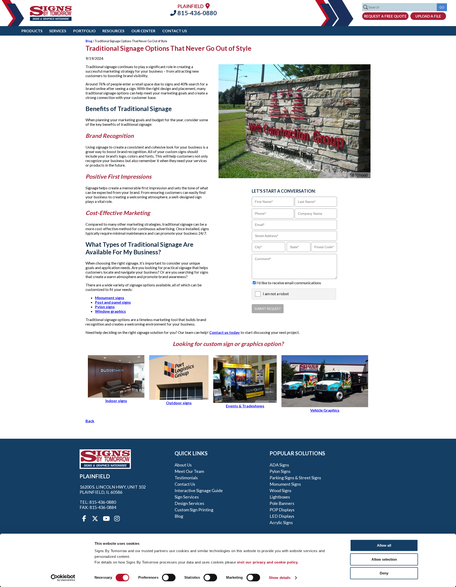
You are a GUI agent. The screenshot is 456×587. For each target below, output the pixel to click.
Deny (384, 573)
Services (57, 30)
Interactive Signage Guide (199, 490)
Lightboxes (280, 496)
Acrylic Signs (281, 522)
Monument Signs (285, 484)
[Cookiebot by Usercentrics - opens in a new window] (63, 577)
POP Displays (282, 509)
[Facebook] (84, 518)
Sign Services (187, 496)
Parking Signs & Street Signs (295, 477)
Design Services (189, 503)
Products (32, 30)
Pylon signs (105, 306)
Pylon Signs (280, 471)
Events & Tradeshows (245, 406)
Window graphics (110, 311)
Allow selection (384, 559)
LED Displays (282, 516)
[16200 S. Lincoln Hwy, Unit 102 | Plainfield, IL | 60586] (207, 5)
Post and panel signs (113, 302)
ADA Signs (279, 464)
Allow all (384, 545)
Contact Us (174, 30)
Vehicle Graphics (324, 410)
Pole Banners (282, 503)
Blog (89, 41)
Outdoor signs (179, 403)
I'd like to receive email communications (288, 282)
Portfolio (84, 30)
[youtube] (105, 518)
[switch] (169, 577)
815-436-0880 (196, 12)
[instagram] (116, 518)
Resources (113, 30)
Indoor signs (116, 400)
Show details (279, 578)
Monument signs (109, 297)
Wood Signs (280, 490)
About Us (183, 464)
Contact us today (224, 332)
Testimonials (186, 477)
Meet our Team (189, 471)
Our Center (143, 30)
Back (90, 421)
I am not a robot (276, 293)
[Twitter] (95, 518)
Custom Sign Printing (194, 509)
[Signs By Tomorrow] (51, 19)
